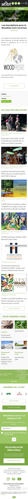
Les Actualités (14, 308)
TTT (22, 167)
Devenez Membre (14, 407)
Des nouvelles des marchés (7, 374)
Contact (22, 472)
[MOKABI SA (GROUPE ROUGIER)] (19, 394)
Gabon (3, 200)
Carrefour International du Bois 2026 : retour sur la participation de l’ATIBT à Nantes (13, 174)
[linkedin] (13, 480)
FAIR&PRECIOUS (14, 485)
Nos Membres (14, 401)
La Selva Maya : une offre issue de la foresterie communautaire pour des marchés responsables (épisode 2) (20, 374)
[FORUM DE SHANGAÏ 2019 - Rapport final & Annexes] (7, 345)
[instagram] (8, 480)
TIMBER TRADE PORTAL (14, 489)
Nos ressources (14, 461)
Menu (6, 9)
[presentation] (2, 394)
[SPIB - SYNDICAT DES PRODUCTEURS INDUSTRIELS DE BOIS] (8, 394)
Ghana (11, 167)
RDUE (24, 166)
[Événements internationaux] (7, 324)
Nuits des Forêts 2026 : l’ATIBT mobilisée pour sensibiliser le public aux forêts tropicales (12, 141)
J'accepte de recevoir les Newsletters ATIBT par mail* (15, 433)
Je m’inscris (14, 86)
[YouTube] (19, 480)
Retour (14, 381)
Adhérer (21, 9)
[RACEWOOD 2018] (21, 345)
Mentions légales (14, 468)
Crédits (15, 472)
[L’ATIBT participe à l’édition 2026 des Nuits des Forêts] (14, 221)
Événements (6, 101)
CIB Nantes (11, 166)
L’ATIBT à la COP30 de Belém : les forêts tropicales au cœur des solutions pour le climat (13, 301)
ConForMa (19, 166)
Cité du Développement (15, 133)
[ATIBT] (6, 3)
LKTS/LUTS (17, 167)
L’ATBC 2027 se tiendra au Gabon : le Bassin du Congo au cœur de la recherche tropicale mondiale (13, 206)
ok (14, 497)
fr (22, 3)
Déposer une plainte (14, 474)
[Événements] (21, 324)
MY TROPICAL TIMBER (14, 487)
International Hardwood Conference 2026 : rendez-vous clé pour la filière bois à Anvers (13, 268)
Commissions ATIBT (13, 293)
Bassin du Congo (13, 199)
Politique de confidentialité (14, 470)
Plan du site (7, 472)
